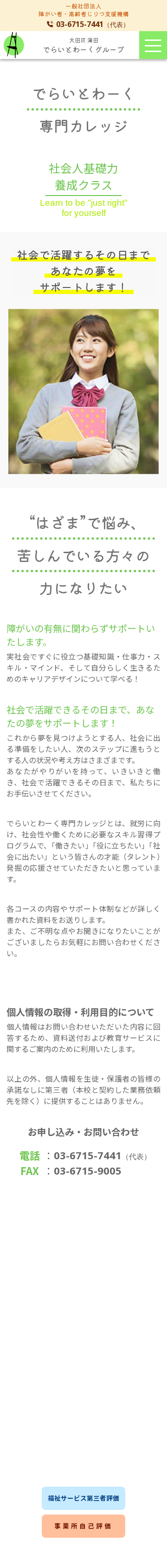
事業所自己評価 (83, 1525)
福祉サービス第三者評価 (83, 1497)
